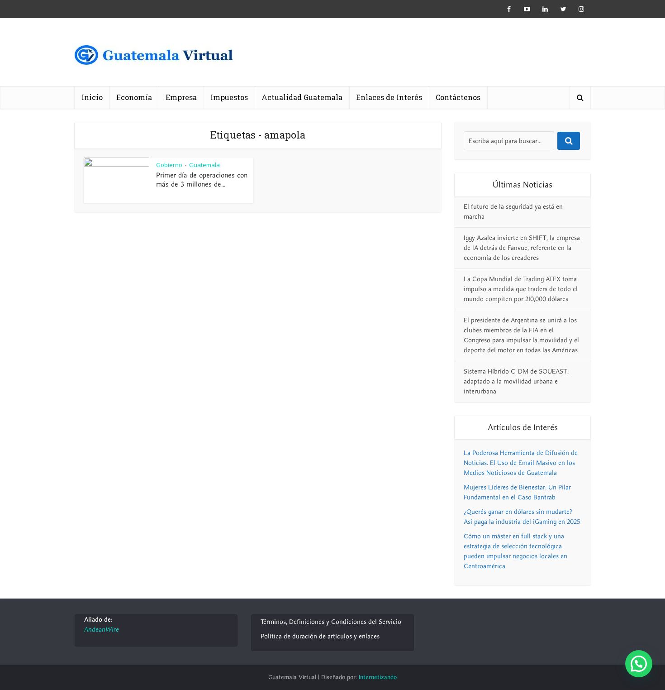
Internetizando (378, 677)
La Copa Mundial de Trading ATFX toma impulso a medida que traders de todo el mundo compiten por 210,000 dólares (521, 289)
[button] (638, 663)
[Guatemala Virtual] (154, 57)
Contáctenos (458, 97)
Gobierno (169, 165)
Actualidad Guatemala (301, 97)
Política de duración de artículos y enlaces (320, 636)
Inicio (92, 97)
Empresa (181, 97)
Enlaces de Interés (389, 97)
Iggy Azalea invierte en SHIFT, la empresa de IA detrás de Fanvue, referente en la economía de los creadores (522, 248)
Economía (134, 97)
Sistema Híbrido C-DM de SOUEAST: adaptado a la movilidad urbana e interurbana (516, 381)
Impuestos (229, 97)
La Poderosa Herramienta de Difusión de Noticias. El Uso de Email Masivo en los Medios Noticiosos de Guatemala (521, 463)
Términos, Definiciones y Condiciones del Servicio (331, 622)
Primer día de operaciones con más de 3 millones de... (201, 180)
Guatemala (204, 165)
